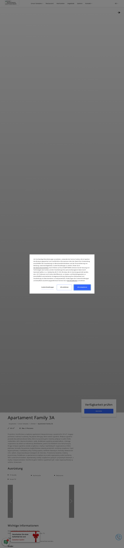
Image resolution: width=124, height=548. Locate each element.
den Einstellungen (72, 280)
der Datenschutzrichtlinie (41, 268)
